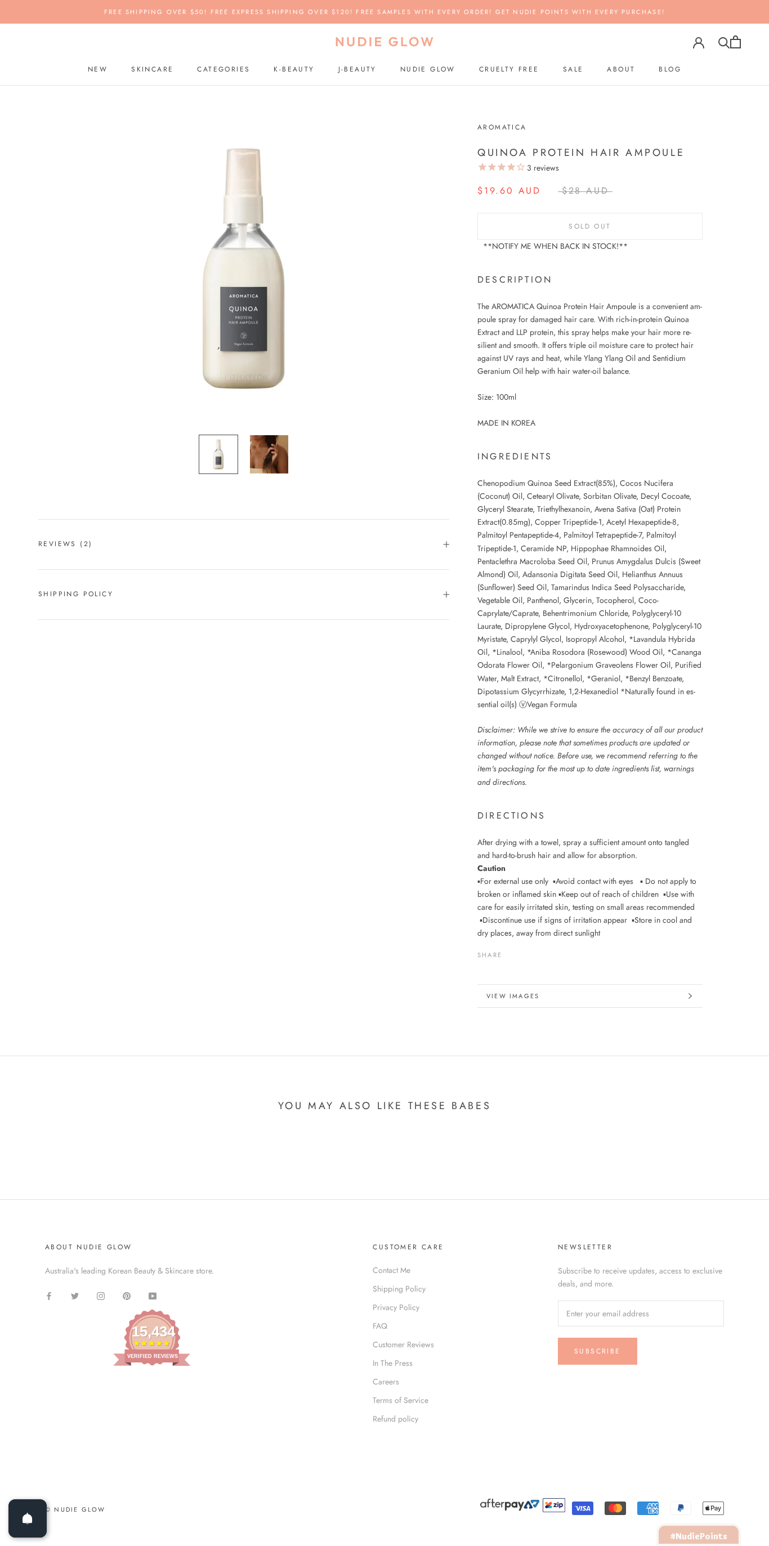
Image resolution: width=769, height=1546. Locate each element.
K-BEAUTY (294, 69)
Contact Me (391, 1270)
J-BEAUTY (357, 69)
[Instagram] (101, 1295)
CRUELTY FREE (509, 69)
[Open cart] (735, 41)
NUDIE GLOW (427, 69)
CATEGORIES (223, 69)
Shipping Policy (75, 594)
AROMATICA (502, 127)
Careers (386, 1381)
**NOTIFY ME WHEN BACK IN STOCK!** (555, 246)
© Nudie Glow (75, 1509)
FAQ (380, 1325)
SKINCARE (152, 69)
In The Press (393, 1363)
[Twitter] (527, 952)
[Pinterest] (542, 952)
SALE (573, 69)
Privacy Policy (396, 1307)
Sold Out (590, 226)
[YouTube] (153, 1295)
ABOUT (621, 69)
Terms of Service (400, 1400)
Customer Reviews (403, 1344)
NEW (98, 69)
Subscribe (597, 1351)
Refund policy (395, 1418)
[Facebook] (512, 952)
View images (512, 995)
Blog (670, 69)
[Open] (27, 1518)
